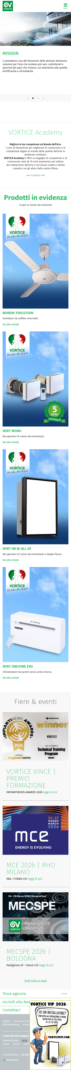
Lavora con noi (22, 1021)
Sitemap (27, 1025)
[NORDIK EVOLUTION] (35, 261)
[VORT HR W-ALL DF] (35, 496)
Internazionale (10, 1040)
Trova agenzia (14, 994)
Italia (24, 1040)
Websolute (12, 1060)
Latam (6, 1044)
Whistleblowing (11, 1025)
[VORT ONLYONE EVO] (35, 614)
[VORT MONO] (35, 379)
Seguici (7, 1021)
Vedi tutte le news (35, 980)
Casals (16, 1044)
